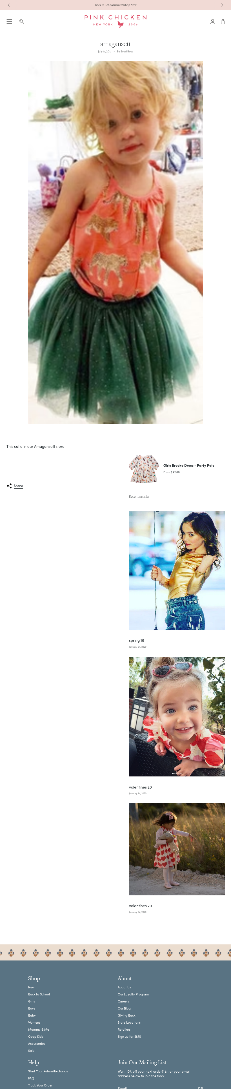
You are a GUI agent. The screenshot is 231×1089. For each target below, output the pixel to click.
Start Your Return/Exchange (48, 1071)
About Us (124, 987)
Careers (123, 1001)
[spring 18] (177, 570)
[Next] (222, 5)
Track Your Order (40, 1085)
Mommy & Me (38, 1029)
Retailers (124, 1029)
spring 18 (136, 640)
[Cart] (223, 21)
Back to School (39, 994)
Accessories (36, 1043)
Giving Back (126, 1015)
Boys (31, 1008)
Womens (34, 1022)
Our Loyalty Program (133, 994)
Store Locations (129, 1022)
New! (31, 987)
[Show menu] (9, 21)
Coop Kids (35, 1036)
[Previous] (9, 5)
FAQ (31, 1078)
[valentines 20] (177, 717)
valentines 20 (140, 787)
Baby (32, 1015)
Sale (31, 1050)
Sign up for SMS (129, 1036)
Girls (31, 1001)
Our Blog (124, 1008)
